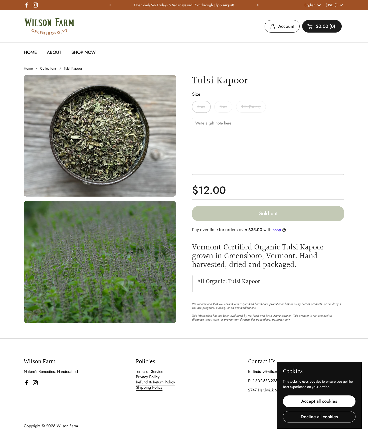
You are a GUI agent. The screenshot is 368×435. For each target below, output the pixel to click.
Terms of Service (149, 371)
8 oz (223, 106)
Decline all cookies (319, 416)
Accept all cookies (319, 401)
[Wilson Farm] (49, 26)
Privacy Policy (147, 377)
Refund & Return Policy (155, 382)
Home (28, 68)
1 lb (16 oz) (251, 106)
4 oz (201, 106)
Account (286, 26)
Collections (48, 68)
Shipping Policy (149, 387)
